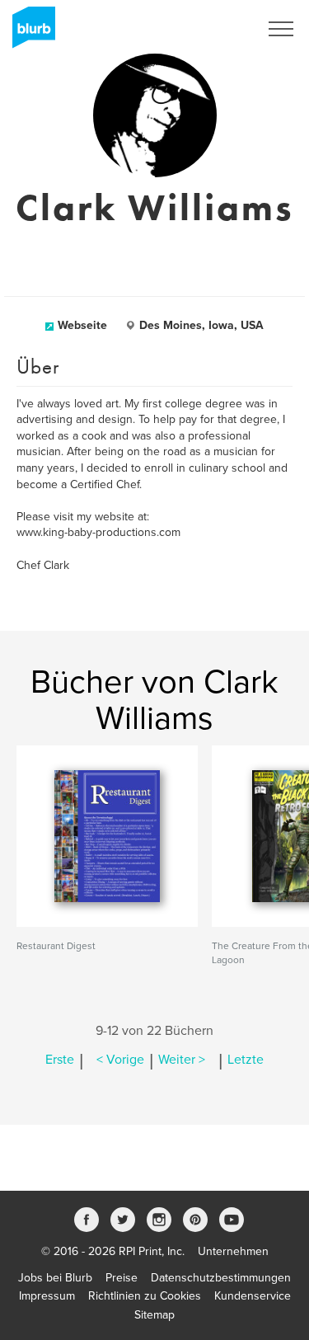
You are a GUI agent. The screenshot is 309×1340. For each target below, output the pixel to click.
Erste (59, 1059)
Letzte (245, 1059)
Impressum (47, 1296)
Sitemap (154, 1315)
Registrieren (207, 28)
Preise (121, 1278)
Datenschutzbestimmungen (221, 1278)
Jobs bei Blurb (55, 1278)
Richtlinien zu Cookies (144, 1296)
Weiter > (181, 1059)
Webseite (82, 325)
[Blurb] (28, 33)
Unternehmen (233, 1251)
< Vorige (120, 1059)
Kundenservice (252, 1296)
